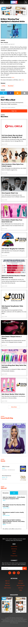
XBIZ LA (21, 581)
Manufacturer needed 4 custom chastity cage (13, 513)
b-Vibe (3, 86)
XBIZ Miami (20, 583)
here (13, 77)
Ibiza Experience (6, 475)
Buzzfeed (10, 86)
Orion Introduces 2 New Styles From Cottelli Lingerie (12, 165)
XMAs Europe (5, 466)
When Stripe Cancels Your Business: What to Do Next (14, 505)
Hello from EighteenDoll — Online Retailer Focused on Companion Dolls (14, 498)
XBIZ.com (7, 581)
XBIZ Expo (20, 588)
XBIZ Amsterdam (21, 585)
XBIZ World (7, 585)
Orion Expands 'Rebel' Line (10, 193)
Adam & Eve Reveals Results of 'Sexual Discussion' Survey (13, 276)
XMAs (20, 590)
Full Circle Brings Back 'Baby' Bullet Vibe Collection (14, 366)
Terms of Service (13, 622)
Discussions (6, 493)
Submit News (14, 546)
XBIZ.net (4, 488)
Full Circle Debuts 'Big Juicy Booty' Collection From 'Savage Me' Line (12, 136)
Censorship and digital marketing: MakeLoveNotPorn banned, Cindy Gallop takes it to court (14, 521)
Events (3, 461)
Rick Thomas (4, 42)
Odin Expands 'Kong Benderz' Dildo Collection (12, 307)
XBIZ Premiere (7, 588)
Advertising (14, 549)
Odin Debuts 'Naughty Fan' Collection (13, 249)
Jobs (14, 493)
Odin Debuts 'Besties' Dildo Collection (13, 394)
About (14, 553)
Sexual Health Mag (7, 418)
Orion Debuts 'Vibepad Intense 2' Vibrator (12, 337)
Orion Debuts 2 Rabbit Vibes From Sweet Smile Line (12, 221)
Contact (14, 551)
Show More (14, 407)
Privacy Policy (14, 555)
